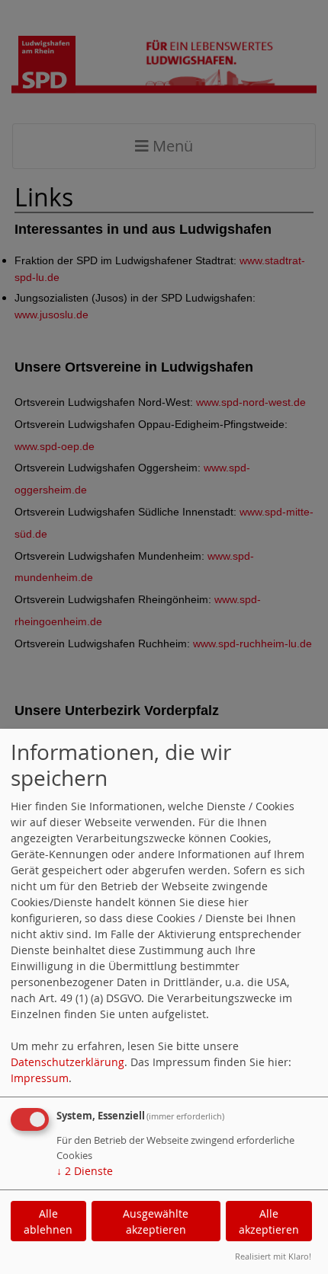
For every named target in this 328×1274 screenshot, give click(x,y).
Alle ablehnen (48, 1221)
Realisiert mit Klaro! (273, 1256)
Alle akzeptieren (269, 1221)
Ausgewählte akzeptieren (155, 1221)
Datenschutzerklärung (67, 1062)
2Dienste (84, 1171)
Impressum (40, 1078)
